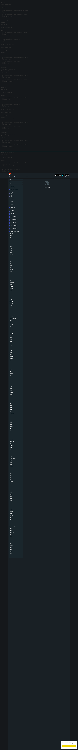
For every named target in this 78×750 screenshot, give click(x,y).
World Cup (12, 213)
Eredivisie (12, 198)
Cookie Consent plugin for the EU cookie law (69, 747)
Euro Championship (13, 223)
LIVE (10, 181)
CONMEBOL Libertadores (14, 220)
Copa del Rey (12, 201)
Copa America (13, 211)
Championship (13, 205)
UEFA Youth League (13, 222)
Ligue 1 (12, 195)
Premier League (13, 187)
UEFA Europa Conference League (15, 196)
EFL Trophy (12, 210)
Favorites (10, 183)
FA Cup (12, 192)
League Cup (12, 199)
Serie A (12, 204)
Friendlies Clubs (13, 207)
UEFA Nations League (14, 216)
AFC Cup (12, 229)
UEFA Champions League (14, 189)
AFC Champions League (14, 228)
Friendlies (12, 214)
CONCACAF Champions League (15, 226)
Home (10, 179)
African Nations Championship (15, 231)
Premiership (12, 208)
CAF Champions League (14, 219)
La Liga (12, 190)
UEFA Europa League (14, 193)
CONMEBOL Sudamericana (14, 217)
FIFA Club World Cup (13, 225)
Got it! (69, 746)
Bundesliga (12, 202)
